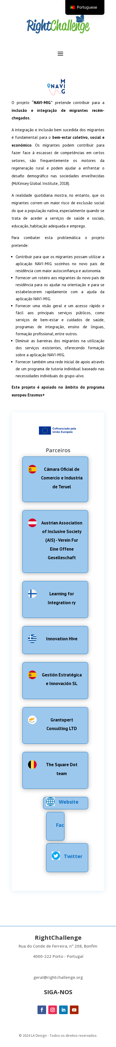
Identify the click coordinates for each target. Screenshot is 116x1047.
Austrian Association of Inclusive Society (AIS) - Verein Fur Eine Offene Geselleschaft (61, 540)
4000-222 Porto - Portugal (58, 956)
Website (69, 802)
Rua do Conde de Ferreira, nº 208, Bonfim (58, 946)
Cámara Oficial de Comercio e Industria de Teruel (62, 478)
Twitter (73, 856)
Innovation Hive (61, 639)
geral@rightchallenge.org (58, 977)
